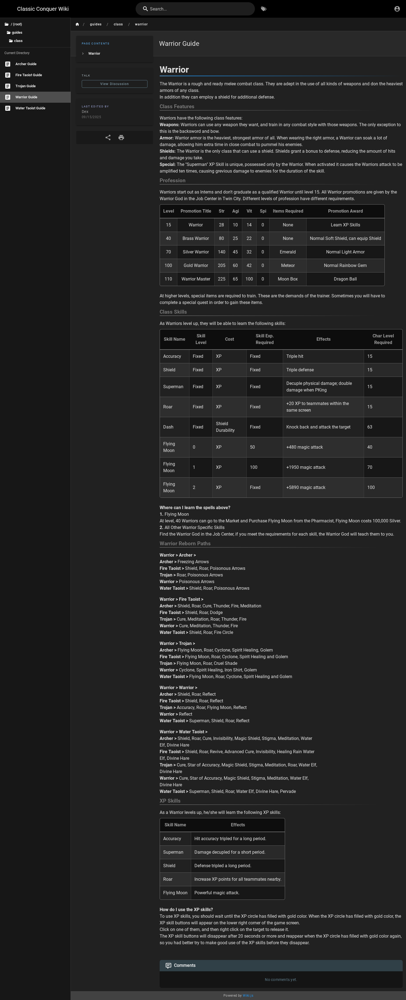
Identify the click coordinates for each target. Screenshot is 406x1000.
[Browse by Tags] (263, 8)
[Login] (397, 8)
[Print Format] (121, 137)
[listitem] (114, 53)
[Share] (108, 137)
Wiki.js (248, 996)
